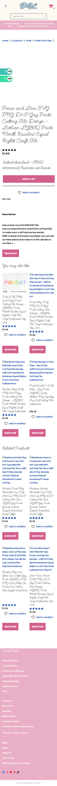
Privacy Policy (10, 660)
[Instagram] (7, 772)
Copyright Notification (15, 676)
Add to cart (28, 178)
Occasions (17, 40)
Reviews (6, 711)
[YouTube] (11, 772)
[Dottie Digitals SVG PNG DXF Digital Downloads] (28, 6)
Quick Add (10, 349)
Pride (28, 40)
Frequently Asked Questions (18, 726)
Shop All (6, 752)
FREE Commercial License (16, 763)
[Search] (43, 16)
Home (5, 40)
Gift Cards (8, 758)
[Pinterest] (14, 772)
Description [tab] (9, 214)
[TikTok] (18, 772)
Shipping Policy (10, 681)
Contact (6, 700)
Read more (11, 253)
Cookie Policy (9, 665)
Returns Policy (10, 686)
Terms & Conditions (13, 670)
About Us (7, 705)
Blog (4, 742)
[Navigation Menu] (5, 6)
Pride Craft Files (43, 40)
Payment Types (10, 721)
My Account (8, 716)
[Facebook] (3, 772)
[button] (9, 150)
